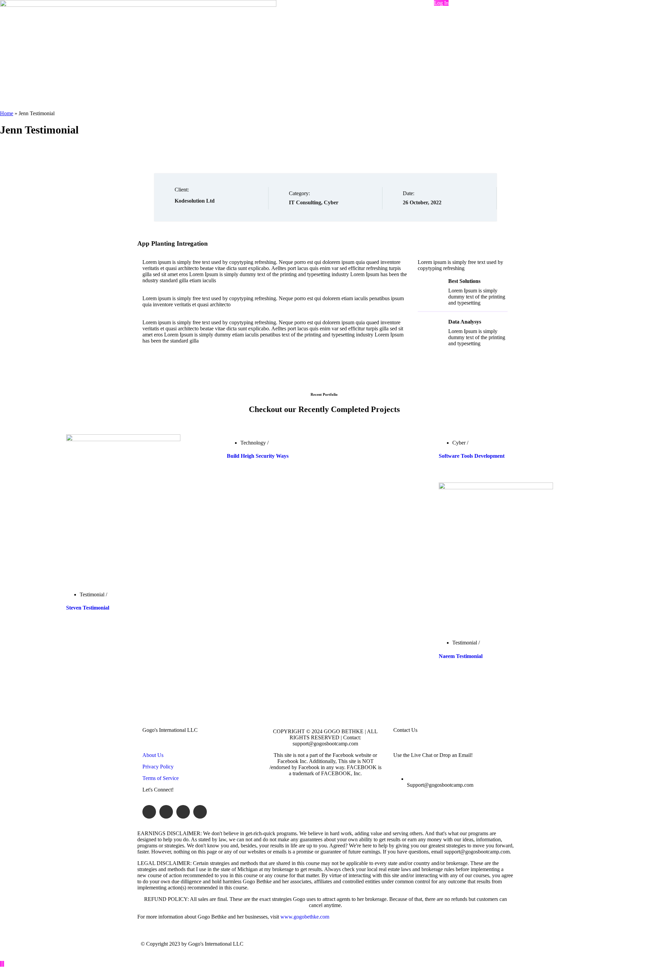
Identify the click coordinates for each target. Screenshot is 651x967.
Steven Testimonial (87, 608)
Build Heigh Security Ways (258, 456)
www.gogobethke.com (304, 917)
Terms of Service (160, 778)
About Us (152, 755)
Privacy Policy (158, 766)
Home (6, 113)
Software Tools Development (472, 456)
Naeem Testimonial (460, 656)
